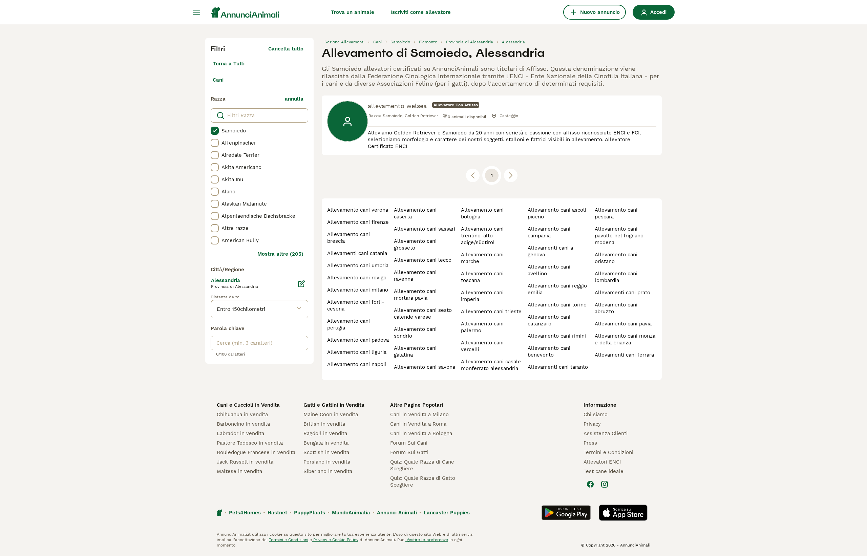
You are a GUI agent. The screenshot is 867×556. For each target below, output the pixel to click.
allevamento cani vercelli (482, 346)
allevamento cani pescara (616, 213)
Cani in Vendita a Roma (418, 424)
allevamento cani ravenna (415, 275)
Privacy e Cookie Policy (335, 539)
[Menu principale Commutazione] (196, 12)
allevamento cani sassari (424, 229)
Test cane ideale (603, 471)
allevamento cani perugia (348, 324)
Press (590, 443)
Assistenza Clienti (606, 433)
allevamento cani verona (357, 210)
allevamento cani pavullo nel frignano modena (619, 235)
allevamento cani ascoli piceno (557, 213)
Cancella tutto (285, 49)
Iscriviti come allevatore (420, 12)
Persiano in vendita (326, 462)
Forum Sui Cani (408, 443)
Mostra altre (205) (280, 254)
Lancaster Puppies (447, 513)
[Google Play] (566, 513)
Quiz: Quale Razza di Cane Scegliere (422, 465)
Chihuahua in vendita (242, 414)
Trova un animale (352, 12)
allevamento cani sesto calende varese (423, 313)
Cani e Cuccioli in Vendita (248, 405)
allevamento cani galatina (415, 351)
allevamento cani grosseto (415, 244)
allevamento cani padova (358, 340)
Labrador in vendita (240, 433)
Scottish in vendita (326, 452)
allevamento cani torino (557, 305)
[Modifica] (301, 284)
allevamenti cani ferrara (624, 355)
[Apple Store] (623, 513)
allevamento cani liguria (356, 352)
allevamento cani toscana (482, 277)
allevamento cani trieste (491, 311)
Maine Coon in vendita (330, 414)
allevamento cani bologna (482, 213)
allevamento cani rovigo (356, 278)
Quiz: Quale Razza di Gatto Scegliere (422, 481)
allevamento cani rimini (557, 336)
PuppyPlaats (309, 513)
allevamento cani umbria (357, 265)
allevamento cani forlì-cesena (355, 305)
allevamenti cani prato (622, 293)
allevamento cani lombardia (616, 277)
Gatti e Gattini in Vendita (333, 405)
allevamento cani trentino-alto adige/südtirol (482, 235)
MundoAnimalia (351, 513)
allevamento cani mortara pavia (415, 294)
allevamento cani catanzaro (549, 320)
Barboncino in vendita (243, 424)
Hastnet (277, 513)
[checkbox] (214, 130)
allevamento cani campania (549, 232)
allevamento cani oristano (616, 258)
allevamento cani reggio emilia (557, 289)
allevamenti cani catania (357, 253)
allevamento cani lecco (422, 260)
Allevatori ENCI (602, 462)
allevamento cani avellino (549, 270)
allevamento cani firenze (358, 222)
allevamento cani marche (482, 258)
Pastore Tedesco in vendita (250, 443)
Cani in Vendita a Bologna (421, 433)
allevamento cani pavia (623, 324)
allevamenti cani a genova (550, 251)
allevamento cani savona (424, 367)
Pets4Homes (245, 513)
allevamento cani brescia (348, 237)
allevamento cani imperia (482, 296)
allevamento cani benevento (549, 351)
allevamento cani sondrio (415, 332)
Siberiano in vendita (327, 471)
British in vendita (324, 424)
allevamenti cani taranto (558, 367)
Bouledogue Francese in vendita (256, 452)
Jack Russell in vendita (245, 462)
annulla (294, 99)
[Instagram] (604, 484)
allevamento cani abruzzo (616, 308)
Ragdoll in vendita (325, 433)
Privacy (592, 424)
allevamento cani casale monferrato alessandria (491, 365)
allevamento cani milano (357, 290)
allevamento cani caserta (415, 213)
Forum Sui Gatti (409, 452)
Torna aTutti (229, 64)
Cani (218, 80)
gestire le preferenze (426, 539)
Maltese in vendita (239, 471)
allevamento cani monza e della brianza (625, 339)
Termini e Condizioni (608, 452)
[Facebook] (590, 484)
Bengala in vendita (325, 443)
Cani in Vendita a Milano (419, 414)
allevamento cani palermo (482, 327)
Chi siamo (596, 414)
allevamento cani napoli (356, 364)
